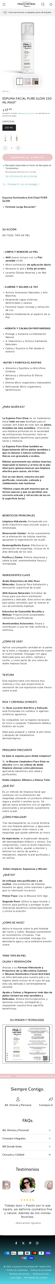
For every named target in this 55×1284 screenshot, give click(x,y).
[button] (43, 4)
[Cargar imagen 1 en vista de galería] (19, 81)
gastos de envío (28, 113)
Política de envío (41, 1274)
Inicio (5, 91)
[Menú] (4, 4)
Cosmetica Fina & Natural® (25, 1266)
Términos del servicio (19, 1274)
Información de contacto (36, 1277)
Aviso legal (16, 1277)
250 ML (10, 128)
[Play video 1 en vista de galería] (35, 81)
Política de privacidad (41, 1270)
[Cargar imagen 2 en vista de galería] (27, 81)
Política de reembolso (17, 1270)
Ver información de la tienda (21, 176)
